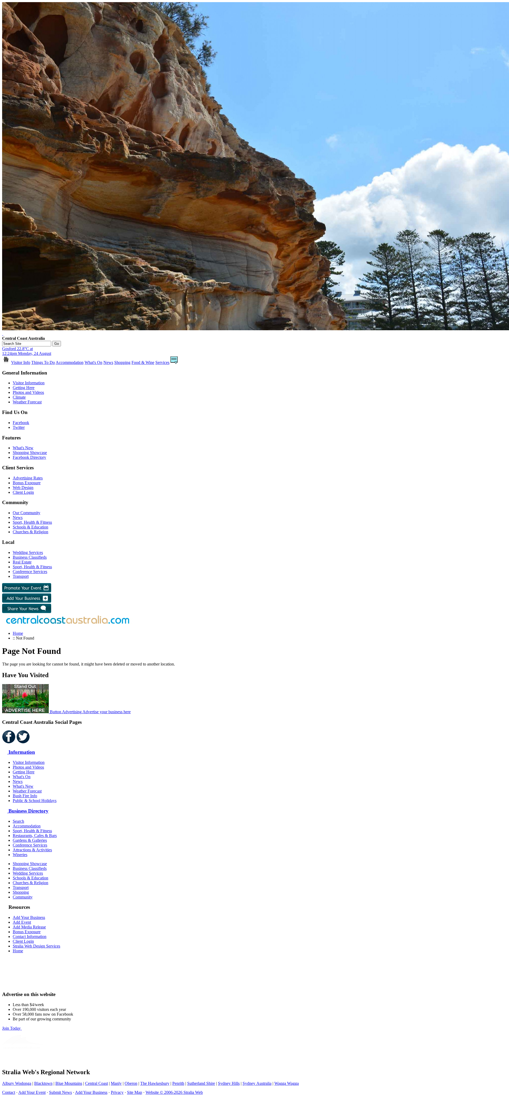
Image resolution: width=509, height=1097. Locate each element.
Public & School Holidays (34, 800)
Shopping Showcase (30, 452)
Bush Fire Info (25, 796)
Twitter (19, 427)
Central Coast (96, 1083)
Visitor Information (29, 383)
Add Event (22, 922)
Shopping (122, 362)
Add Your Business (29, 917)
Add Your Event (32, 1092)
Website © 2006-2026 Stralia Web (174, 1092)
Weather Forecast (27, 402)
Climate (19, 397)
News (108, 362)
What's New (23, 448)
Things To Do (43, 362)
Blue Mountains (68, 1083)
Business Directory (28, 811)
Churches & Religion (30, 532)
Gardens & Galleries (30, 840)
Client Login (23, 492)
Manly (116, 1083)
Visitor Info (20, 362)
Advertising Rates (28, 478)
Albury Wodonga (16, 1083)
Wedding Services (28, 552)
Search (18, 821)
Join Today (12, 1028)
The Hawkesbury (154, 1083)
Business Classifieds (30, 557)
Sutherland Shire (201, 1083)
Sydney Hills (229, 1083)
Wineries (20, 854)
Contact (8, 1092)
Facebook (21, 422)
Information (21, 752)
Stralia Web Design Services (36, 946)
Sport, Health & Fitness (32, 522)
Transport (21, 576)
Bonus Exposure (27, 483)
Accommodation (70, 362)
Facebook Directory (29, 457)
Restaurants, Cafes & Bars (35, 835)
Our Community (26, 512)
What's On (93, 362)
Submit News (60, 1092)
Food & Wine (142, 362)
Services (162, 362)
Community (23, 897)
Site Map (134, 1092)
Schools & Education (30, 527)
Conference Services (30, 571)
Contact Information (29, 936)
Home (18, 633)
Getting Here (23, 387)
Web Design (23, 487)
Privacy (117, 1092)
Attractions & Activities (32, 850)
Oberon (131, 1083)
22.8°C (26, 351)
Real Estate (22, 562)
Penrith (178, 1083)
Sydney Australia (257, 1083)
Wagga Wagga (286, 1083)
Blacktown (43, 1083)
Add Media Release (29, 927)
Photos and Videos (28, 392)
